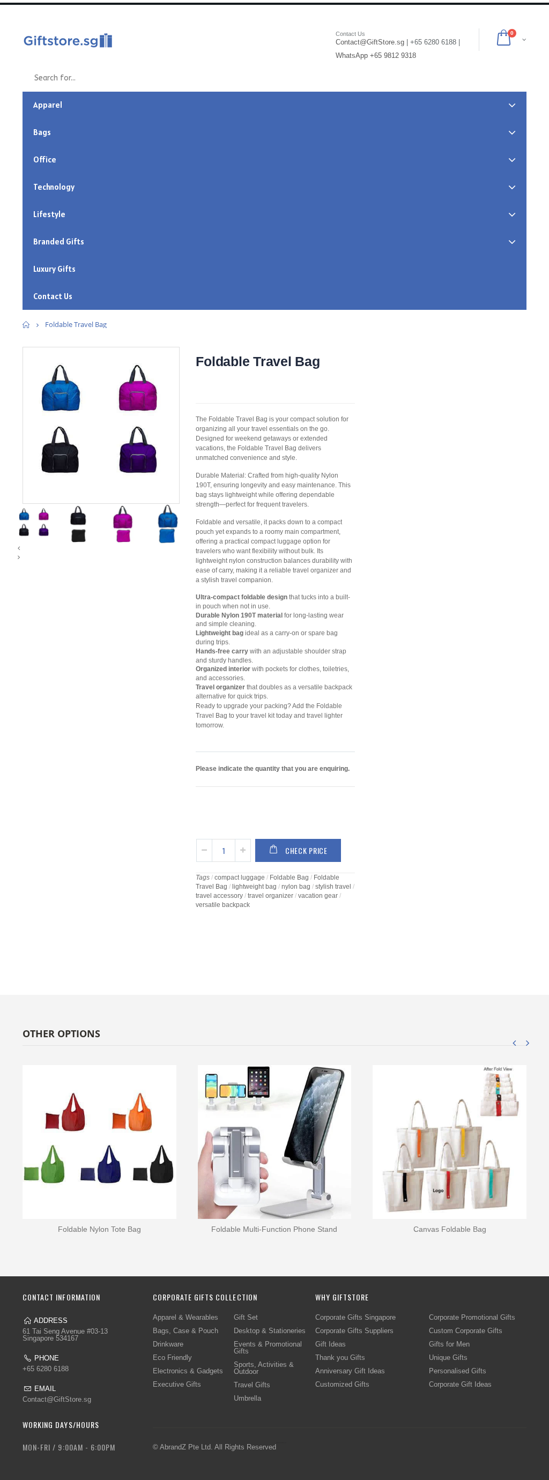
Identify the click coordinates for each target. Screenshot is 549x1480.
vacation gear (318, 895)
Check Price (306, 850)
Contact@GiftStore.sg (57, 1399)
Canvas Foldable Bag (449, 1229)
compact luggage (239, 877)
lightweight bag (254, 886)
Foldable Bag (289, 877)
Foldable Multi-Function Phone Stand (274, 1229)
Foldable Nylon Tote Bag (99, 1229)
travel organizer (270, 895)
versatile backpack (223, 905)
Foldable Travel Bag (258, 361)
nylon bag (295, 886)
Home (27, 324)
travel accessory (219, 895)
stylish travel (333, 886)
